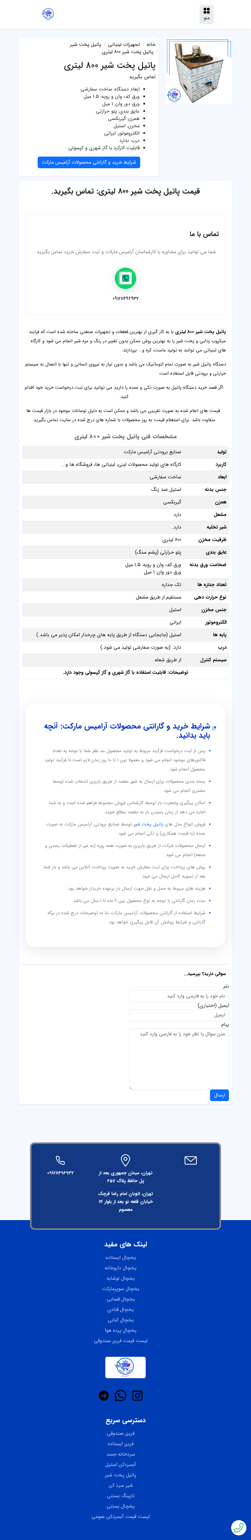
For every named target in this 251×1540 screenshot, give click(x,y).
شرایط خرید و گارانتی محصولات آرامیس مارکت (89, 162)
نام (226, 986)
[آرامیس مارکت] (48, 14)
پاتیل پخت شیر (148, 824)
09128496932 (60, 1173)
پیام (225, 1024)
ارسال (219, 1095)
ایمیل (223, 1005)
